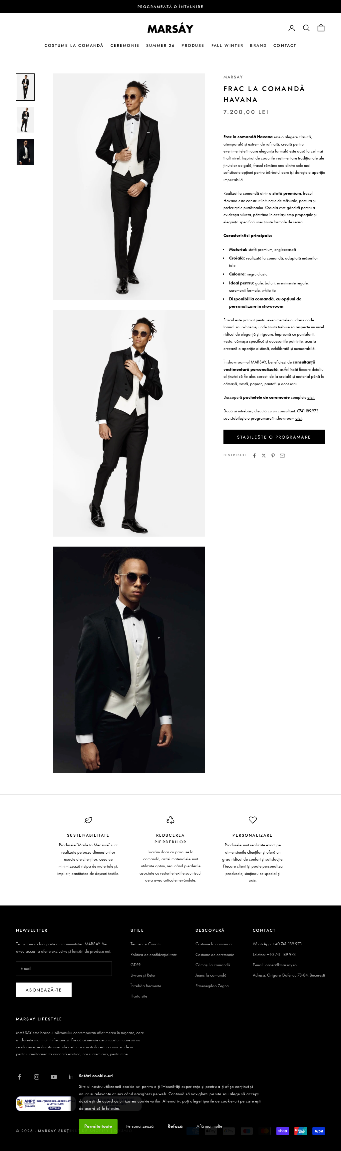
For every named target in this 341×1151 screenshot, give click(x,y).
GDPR (136, 964)
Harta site (139, 996)
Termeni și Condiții (146, 943)
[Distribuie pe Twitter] (263, 455)
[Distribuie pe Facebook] (254, 455)
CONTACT (284, 46)
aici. (311, 397)
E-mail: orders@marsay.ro (275, 964)
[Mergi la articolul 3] (25, 152)
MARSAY (233, 77)
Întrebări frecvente (146, 985)
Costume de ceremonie (214, 954)
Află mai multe (209, 1126)
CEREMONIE (125, 46)
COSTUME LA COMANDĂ (74, 46)
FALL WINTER (227, 46)
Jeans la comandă (210, 975)
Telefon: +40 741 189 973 (274, 954)
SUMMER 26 (160, 46)
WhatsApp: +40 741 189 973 (277, 943)
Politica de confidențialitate (154, 954)
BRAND (258, 46)
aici (298, 418)
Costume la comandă (213, 943)
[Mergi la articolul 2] (25, 119)
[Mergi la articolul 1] (25, 87)
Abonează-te (44, 990)
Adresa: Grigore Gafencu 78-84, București (289, 975)
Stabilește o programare (274, 437)
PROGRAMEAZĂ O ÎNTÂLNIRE (171, 6)
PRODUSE (192, 46)
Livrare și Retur (143, 975)
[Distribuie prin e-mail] (282, 455)
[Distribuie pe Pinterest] (273, 455)
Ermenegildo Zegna (212, 985)
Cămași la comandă (212, 964)
